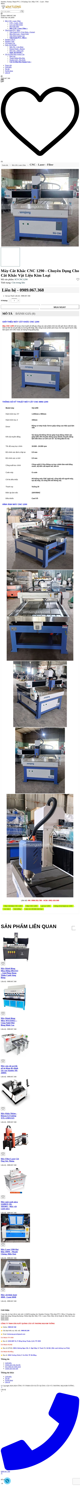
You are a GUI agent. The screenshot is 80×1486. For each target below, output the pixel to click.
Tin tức (7, 69)
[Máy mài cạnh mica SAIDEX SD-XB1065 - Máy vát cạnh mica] (15, 1194)
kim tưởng (17, 909)
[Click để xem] (40, 208)
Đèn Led (12, 56)
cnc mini (7, 909)
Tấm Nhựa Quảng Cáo (17, 36)
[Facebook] (3, 1320)
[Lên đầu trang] (1, 1388)
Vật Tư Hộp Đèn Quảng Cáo (14, 54)
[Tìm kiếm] (22, 11)
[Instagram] (7, 1320)
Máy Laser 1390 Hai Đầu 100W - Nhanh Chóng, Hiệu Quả (9, 1251)
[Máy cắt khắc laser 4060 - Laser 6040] (15, 1287)
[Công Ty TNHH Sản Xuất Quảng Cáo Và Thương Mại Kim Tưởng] (11, 9)
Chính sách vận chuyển (12, 1365)
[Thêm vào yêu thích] (3, 963)
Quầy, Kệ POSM (10, 45)
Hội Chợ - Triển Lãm (16, 51)
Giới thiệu (8, 67)
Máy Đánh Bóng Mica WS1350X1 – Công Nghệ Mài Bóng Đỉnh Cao (9, 1021)
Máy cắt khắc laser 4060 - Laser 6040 (9, 1296)
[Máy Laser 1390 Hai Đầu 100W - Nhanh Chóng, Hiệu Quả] (15, 1242)
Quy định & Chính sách (13, 1367)
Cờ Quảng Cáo (10, 43)
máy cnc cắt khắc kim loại (33, 909)
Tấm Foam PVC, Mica (12, 30)
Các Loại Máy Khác (16, 25)
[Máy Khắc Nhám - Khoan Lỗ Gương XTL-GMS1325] (15, 1106)
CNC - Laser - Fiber (16, 23)
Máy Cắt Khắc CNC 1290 (13, 906)
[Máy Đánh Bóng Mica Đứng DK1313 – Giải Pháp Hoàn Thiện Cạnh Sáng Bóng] (15, 961)
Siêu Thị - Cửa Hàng (16, 47)
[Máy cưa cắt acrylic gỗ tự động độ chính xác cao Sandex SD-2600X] (15, 1058)
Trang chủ (8, 65)
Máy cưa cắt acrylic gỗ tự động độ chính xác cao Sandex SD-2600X (9, 1069)
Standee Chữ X (10, 39)
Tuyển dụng (9, 71)
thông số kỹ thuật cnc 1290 (63, 906)
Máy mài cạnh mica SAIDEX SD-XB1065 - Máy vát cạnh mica (9, 1205)
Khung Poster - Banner (17, 49)
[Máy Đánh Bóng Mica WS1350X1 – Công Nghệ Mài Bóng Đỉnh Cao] (15, 1011)
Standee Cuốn (9, 41)
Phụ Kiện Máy (14, 26)
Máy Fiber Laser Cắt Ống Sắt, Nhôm (10, 1160)
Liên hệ (7, 73)
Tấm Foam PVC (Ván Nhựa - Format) (22, 32)
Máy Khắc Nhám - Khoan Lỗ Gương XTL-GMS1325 (9, 1115)
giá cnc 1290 (45, 906)
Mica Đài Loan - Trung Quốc (19, 34)
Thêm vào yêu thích (78, 279)
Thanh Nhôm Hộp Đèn (17, 58)
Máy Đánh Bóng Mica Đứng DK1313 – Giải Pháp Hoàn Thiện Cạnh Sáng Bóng (9, 973)
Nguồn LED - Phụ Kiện (17, 60)
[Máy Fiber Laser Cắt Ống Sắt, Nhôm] (15, 1151)
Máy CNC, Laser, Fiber (13, 21)
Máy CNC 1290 (31, 906)
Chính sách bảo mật (11, 1368)
